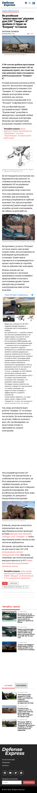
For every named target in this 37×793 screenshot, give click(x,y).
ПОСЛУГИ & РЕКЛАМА (8, 759)
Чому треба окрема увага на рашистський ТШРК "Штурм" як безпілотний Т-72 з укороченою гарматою (18, 574)
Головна (4, 10)
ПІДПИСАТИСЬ (29, 782)
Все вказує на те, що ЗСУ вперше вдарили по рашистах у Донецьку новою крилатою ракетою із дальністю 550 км (26, 618)
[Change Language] (26, 3)
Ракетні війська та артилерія (12, 587)
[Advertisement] (18, 451)
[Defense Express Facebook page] (4, 772)
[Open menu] (33, 3)
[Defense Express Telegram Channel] (21, 772)
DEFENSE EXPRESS (10, 31)
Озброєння (13, 583)
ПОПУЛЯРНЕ (21, 686)
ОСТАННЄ (8, 686)
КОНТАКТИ (5, 765)
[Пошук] (29, 3)
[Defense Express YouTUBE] (10, 772)
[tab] (8, 685)
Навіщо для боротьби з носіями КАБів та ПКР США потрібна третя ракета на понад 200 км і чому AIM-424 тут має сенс (26, 633)
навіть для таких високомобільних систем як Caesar (17, 563)
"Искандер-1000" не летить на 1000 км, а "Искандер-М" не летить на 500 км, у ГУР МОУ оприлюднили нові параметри (26, 726)
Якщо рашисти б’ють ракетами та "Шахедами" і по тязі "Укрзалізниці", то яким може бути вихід (18, 133)
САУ (26, 587)
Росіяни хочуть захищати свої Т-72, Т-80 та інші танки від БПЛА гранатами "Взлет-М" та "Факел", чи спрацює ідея (25, 712)
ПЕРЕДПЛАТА (6, 762)
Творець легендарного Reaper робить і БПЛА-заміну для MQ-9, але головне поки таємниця (26, 647)
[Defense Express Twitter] (15, 772)
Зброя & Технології (13, 10)
